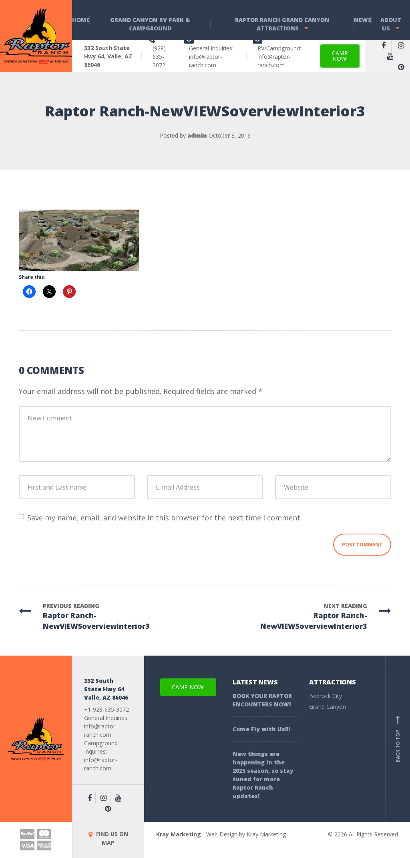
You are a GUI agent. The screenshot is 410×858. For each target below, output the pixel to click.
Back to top (397, 740)
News (363, 20)
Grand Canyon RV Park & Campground (150, 24)
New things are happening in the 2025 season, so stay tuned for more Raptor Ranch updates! (263, 775)
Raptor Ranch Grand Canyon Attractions (282, 24)
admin (197, 135)
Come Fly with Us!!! (261, 729)
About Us (390, 24)
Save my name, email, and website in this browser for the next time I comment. (164, 517)
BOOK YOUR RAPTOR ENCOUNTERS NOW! (262, 700)
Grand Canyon (327, 706)
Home (81, 20)
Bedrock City (325, 696)
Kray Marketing (178, 834)
